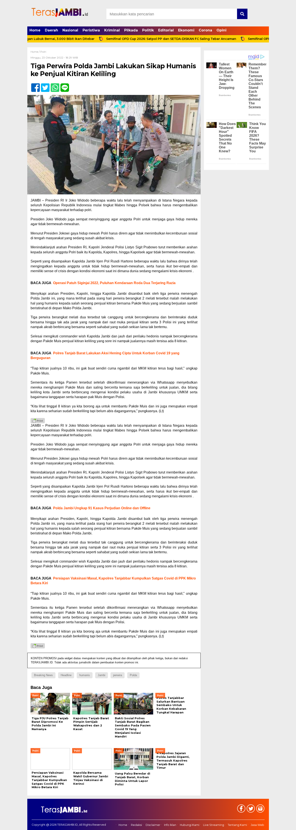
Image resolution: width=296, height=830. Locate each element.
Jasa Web (257, 825)
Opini (221, 30)
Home (35, 30)
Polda (133, 675)
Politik (148, 30)
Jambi (101, 675)
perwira (117, 675)
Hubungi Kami (189, 825)
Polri (43, 51)
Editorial (166, 30)
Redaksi (136, 825)
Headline (66, 675)
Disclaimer (153, 825)
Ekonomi (186, 30)
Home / (35, 51)
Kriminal (112, 30)
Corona (205, 30)
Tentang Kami (237, 825)
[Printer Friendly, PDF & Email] (38, 420)
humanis (84, 675)
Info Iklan (170, 825)
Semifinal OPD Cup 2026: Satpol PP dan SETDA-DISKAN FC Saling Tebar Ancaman (150, 38)
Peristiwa (91, 30)
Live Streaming (213, 825)
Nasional (70, 30)
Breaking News (43, 675)
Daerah (51, 30)
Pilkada (131, 30)
